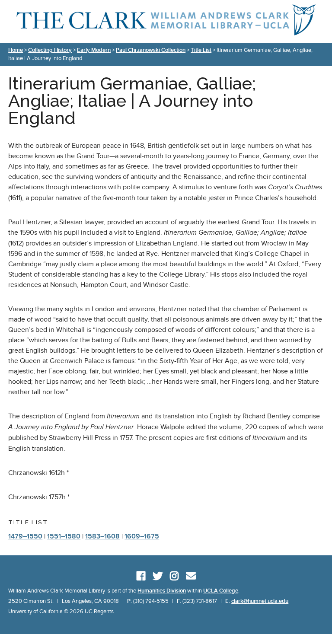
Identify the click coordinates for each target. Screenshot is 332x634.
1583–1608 (102, 536)
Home (15, 50)
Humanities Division (161, 591)
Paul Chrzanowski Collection (150, 50)
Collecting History (50, 50)
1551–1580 (63, 536)
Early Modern (94, 50)
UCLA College (220, 591)
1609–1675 (141, 536)
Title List (201, 50)
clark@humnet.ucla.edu (259, 601)
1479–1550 (25, 536)
